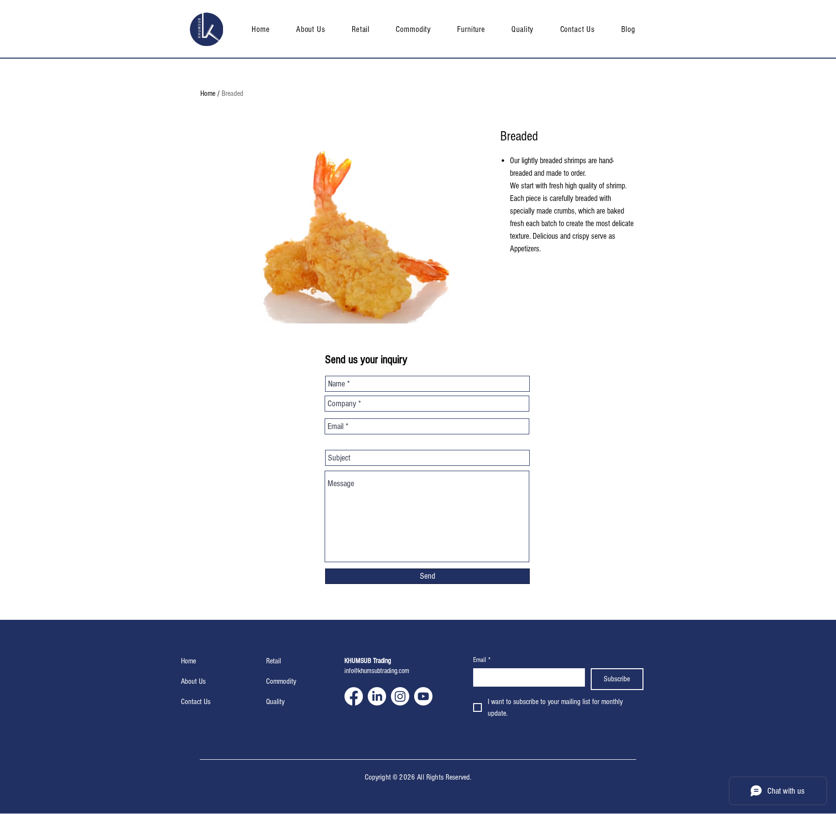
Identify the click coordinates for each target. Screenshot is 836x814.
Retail (273, 661)
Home (207, 93)
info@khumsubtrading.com (376, 671)
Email (482, 660)
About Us (193, 681)
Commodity (281, 681)
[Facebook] (353, 696)
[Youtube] (423, 696)
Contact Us (195, 701)
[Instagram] (400, 696)
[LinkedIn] (377, 696)
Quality (275, 701)
